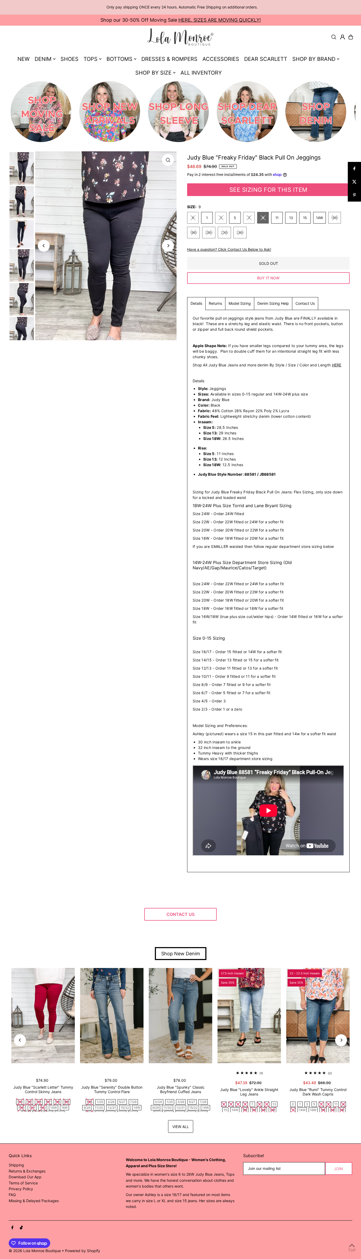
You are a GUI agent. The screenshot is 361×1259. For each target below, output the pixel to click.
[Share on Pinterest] (354, 195)
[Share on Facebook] (354, 168)
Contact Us (305, 303)
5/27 (122, 1102)
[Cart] (351, 37)
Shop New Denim (180, 953)
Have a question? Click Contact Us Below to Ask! (229, 249)
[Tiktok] (21, 1228)
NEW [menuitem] (23, 59)
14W (319, 218)
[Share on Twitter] (354, 181)
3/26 (111, 1102)
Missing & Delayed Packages (34, 1200)
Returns (215, 303)
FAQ (12, 1194)
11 (277, 218)
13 (291, 218)
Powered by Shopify (82, 1250)
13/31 (112, 1108)
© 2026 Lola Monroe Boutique (35, 1250)
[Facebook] (12, 1228)
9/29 (87, 1108)
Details (196, 303)
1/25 (100, 1102)
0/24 (158, 1102)
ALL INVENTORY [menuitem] (201, 73)
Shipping (16, 1165)
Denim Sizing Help (273, 303)
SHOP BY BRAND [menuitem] (313, 59)
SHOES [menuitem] (69, 59)
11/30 (99, 1108)
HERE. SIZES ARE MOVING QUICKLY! (219, 20)
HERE (336, 365)
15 (305, 218)
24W (240, 232)
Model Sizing (240, 303)
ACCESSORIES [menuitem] (220, 59)
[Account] (342, 37)
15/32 (125, 1108)
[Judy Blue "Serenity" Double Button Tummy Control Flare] (112, 1015)
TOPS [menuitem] (91, 59)
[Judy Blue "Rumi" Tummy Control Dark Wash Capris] (318, 1015)
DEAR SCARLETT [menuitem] (265, 59)
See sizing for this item (268, 189)
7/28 (133, 1102)
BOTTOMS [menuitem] (119, 59)
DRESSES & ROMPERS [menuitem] (169, 59)
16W (334, 218)
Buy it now (268, 278)
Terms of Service (23, 1183)
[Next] (168, 246)
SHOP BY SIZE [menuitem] (153, 73)
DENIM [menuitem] (43, 59)
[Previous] (44, 246)
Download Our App (25, 1177)
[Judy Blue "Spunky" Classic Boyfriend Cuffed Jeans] (180, 1015)
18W (193, 232)
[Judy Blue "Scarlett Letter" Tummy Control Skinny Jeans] (43, 1015)
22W (224, 232)
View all (180, 1126)
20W (208, 232)
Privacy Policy (21, 1189)
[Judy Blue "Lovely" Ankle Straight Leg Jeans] (249, 1015)
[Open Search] (333, 37)
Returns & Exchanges (27, 1171)
